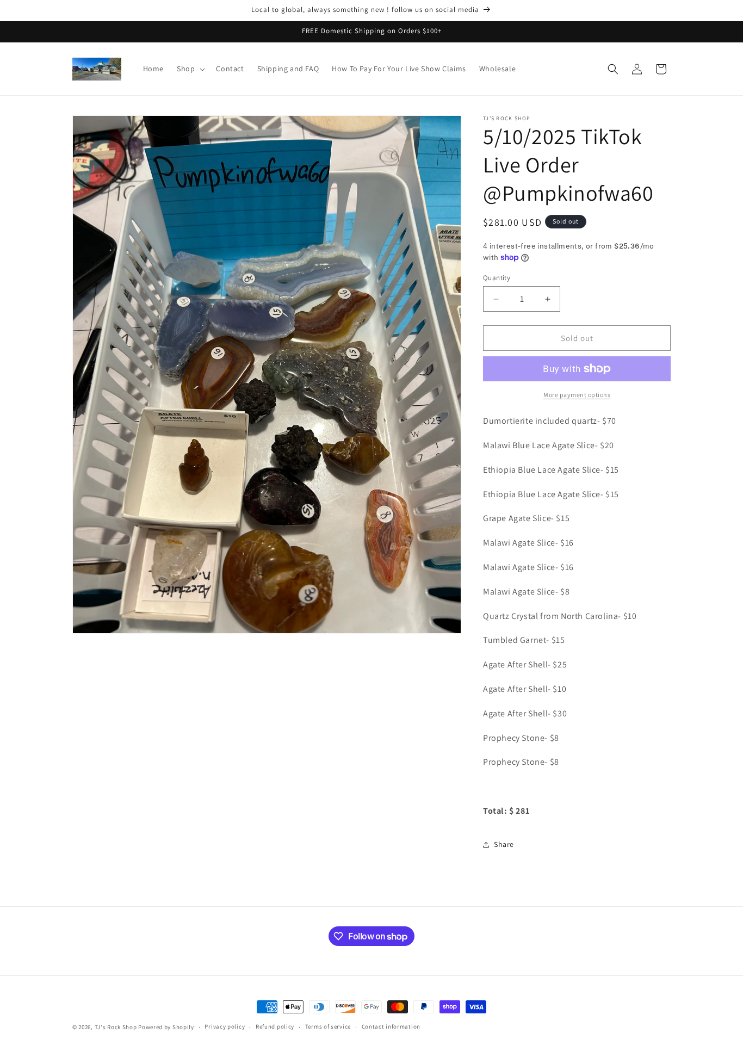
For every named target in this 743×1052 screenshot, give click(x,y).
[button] (189, 68)
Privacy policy (225, 1027)
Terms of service (328, 1027)
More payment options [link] (576, 395)
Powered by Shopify (166, 1027)
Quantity (496, 277)
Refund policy (275, 1027)
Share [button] (504, 844)
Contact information (391, 1027)
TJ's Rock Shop (116, 1027)
